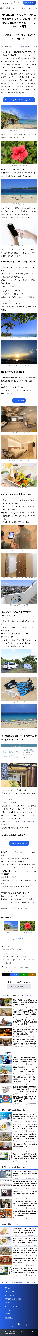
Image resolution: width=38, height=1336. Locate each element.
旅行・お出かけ (6, 949)
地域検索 (8, 8)
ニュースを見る (31, 995)
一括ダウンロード (20, 939)
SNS (12, 956)
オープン (17, 956)
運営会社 (7, 1288)
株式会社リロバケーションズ (28, 46)
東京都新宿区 (13, 967)
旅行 (33, 960)
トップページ (6, 1282)
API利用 (7, 1314)
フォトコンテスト (7, 960)
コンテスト (26, 956)
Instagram (5, 956)
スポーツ (22, 8)
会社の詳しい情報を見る (19, 987)
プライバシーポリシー (11, 1306)
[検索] (19, 3)
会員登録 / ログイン (29, 3)
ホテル (24, 960)
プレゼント (17, 960)
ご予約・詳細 (19, 400)
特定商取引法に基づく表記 (13, 1299)
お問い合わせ (9, 1317)
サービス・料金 (9, 1291)
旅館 (3, 963)
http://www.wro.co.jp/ (20, 871)
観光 (8, 963)
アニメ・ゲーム (32, 8)
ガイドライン (9, 1310)
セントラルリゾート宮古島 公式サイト (19, 100)
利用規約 (7, 1302)
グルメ (25, 949)
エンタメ (15, 8)
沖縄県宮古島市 (24, 967)
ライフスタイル (17, 949)
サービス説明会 (9, 1295)
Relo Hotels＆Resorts (19, 843)
